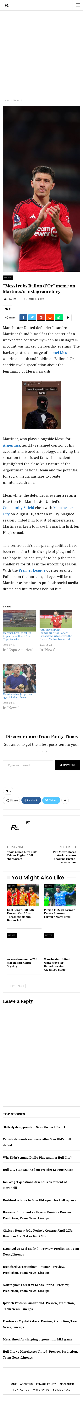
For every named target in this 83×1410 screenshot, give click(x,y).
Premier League (32, 570)
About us (26, 1384)
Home (13, 1384)
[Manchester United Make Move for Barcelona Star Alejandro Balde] (60, 944)
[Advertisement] (41, 53)
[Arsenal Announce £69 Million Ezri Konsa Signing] (23, 944)
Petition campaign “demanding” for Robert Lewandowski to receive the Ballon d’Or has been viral (56, 634)
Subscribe (67, 765)
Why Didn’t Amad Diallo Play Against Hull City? (37, 1157)
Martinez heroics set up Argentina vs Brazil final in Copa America (18, 636)
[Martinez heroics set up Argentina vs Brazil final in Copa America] (19, 621)
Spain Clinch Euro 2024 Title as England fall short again (22, 855)
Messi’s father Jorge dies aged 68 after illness (17, 696)
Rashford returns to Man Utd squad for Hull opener (39, 1200)
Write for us (40, 1389)
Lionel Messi (58, 352)
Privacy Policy (46, 1384)
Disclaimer (66, 1384)
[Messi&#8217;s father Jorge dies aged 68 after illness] (19, 678)
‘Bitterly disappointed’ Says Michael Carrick (34, 1127)
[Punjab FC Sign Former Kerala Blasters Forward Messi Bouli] (60, 895)
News (7, 277)
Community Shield (18, 507)
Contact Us (21, 1389)
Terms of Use (61, 1389)
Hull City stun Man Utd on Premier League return (38, 1170)
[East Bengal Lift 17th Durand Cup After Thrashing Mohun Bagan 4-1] (23, 895)
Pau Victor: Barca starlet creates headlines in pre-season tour (64, 857)
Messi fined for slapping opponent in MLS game (37, 1339)
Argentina (11, 445)
